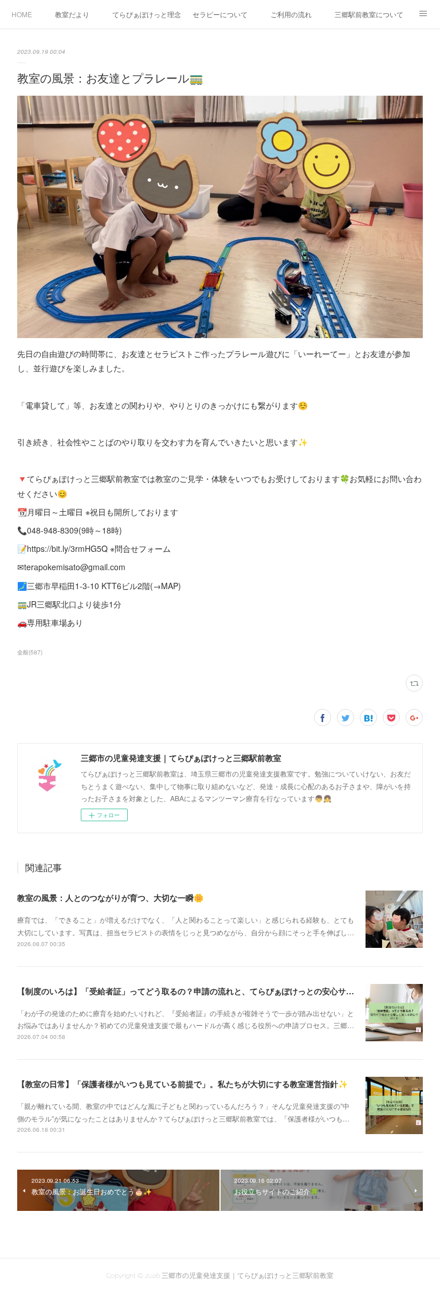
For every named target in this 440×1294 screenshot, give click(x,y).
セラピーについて (219, 14)
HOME (21, 14)
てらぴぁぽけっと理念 (146, 14)
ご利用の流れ (291, 14)
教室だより (72, 14)
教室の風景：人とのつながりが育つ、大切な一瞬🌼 (110, 897)
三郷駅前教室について (369, 14)
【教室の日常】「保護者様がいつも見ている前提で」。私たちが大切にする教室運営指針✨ (182, 1083)
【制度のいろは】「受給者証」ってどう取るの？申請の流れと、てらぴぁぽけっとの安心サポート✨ (198, 991)
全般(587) (29, 652)
